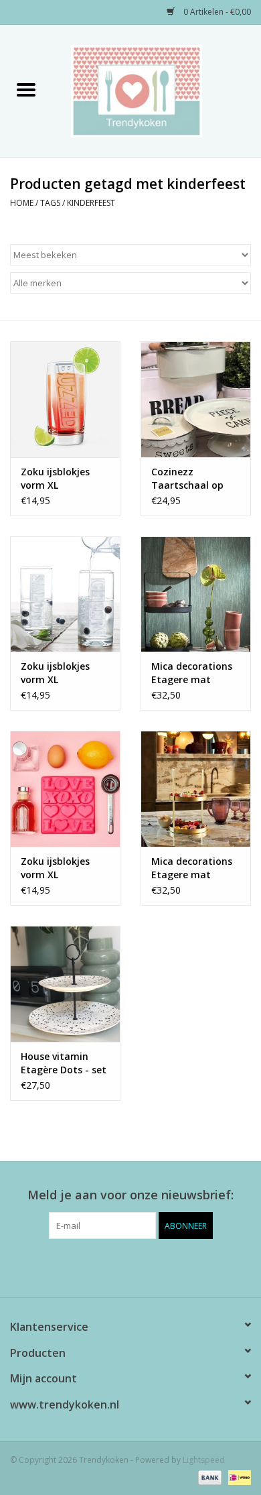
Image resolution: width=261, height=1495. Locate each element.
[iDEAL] (237, 1476)
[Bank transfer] (208, 1476)
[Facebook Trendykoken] (106, 1266)
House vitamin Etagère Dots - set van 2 (63, 1063)
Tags (50, 202)
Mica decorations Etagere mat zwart (191, 673)
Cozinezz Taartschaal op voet (187, 478)
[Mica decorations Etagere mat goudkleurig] (196, 789)
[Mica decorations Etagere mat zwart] (196, 594)
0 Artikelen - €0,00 (216, 11)
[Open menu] (26, 89)
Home (21, 202)
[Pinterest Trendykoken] (130, 1266)
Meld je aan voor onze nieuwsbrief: (130, 1195)
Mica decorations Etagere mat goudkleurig (191, 868)
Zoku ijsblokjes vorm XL (55, 478)
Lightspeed (204, 1460)
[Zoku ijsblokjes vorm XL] (65, 399)
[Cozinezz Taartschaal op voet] (196, 399)
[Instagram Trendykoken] (154, 1266)
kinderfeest (91, 202)
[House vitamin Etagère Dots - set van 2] (65, 984)
